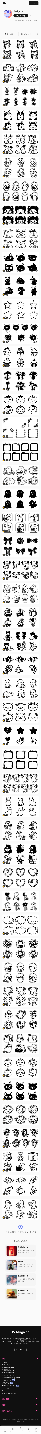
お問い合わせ (7, 1411)
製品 (3, 1358)
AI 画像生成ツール (8, 1367)
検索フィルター (27, 34)
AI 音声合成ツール (8, 1372)
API (3, 1391)
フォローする (20, 16)
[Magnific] (4, 3)
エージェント (8, 1380)
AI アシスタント (7, 1365)
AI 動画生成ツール (8, 1370)
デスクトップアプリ (10, 1385)
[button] (20, 1349)
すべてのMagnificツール (10, 1393)
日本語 (20, 1350)
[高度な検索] (37, 34)
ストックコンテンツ (8, 1375)
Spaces (4, 1362)
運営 (3, 1405)
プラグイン (7, 1383)
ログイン (34, 3)
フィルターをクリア (28, 1232)
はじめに (5, 1399)
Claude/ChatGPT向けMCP (11, 1378)
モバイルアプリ (7, 1388)
